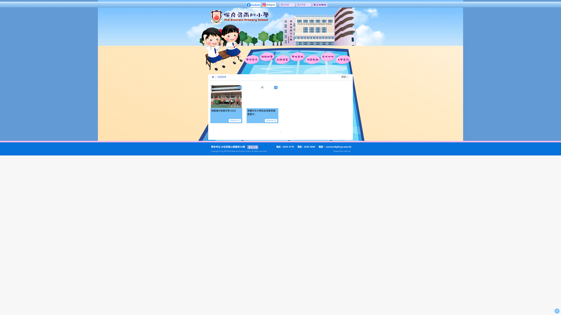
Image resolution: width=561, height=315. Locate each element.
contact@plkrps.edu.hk (338, 146)
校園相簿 (221, 76)
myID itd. (347, 151)
